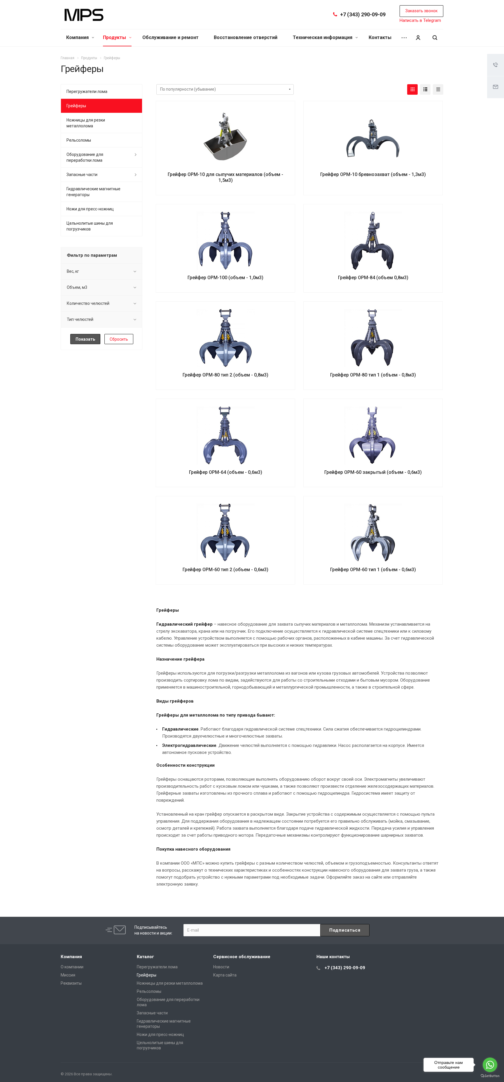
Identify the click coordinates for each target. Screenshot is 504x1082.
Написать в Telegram (420, 20)
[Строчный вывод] (425, 89)
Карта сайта (225, 975)
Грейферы (76, 105)
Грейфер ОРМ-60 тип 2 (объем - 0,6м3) (225, 569)
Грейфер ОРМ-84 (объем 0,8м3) (373, 277)
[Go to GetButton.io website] (490, 1076)
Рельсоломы (78, 140)
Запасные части (81, 174)
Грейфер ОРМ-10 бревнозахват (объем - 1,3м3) (373, 174)
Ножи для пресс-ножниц (90, 209)
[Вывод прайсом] (438, 89)
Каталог (145, 956)
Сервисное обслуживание (241, 956)
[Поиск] (434, 37)
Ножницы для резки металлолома (85, 123)
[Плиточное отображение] (412, 89)
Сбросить (119, 339)
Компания (78, 37)
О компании (72, 967)
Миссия (68, 975)
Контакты (380, 37)
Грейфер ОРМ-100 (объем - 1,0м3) (225, 277)
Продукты (115, 37)
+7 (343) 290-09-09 (363, 14)
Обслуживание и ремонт (170, 37)
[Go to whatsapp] (490, 1065)
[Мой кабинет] (418, 37)
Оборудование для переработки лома (84, 157)
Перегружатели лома (86, 91)
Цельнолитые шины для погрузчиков (89, 226)
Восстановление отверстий (245, 37)
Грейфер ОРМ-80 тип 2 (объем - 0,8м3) (225, 375)
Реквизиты (71, 983)
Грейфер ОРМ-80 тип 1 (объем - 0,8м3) (373, 375)
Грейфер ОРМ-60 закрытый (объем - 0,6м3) (373, 472)
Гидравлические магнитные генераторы (93, 192)
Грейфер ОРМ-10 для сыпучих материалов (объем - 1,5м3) (225, 177)
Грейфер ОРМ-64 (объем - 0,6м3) (225, 472)
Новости (221, 967)
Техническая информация (323, 37)
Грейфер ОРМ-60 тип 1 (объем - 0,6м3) (373, 569)
